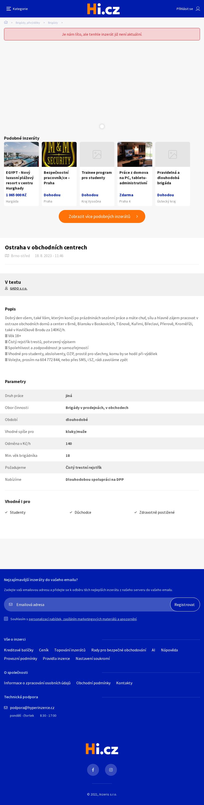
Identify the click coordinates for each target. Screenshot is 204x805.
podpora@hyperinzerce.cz (32, 707)
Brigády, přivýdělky (28, 22)
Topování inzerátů (70, 649)
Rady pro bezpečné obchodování (118, 649)
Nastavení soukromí (93, 658)
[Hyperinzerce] (103, 8)
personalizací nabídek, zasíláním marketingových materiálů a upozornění (83, 619)
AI (153, 649)
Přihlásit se (185, 8)
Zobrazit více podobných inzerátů (99, 216)
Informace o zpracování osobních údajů (37, 682)
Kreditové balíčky (18, 649)
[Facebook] (93, 770)
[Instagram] (111, 770)
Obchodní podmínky (93, 682)
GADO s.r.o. (18, 288)
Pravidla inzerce (56, 658)
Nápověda (169, 649)
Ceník (44, 649)
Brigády (53, 22)
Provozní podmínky (20, 658)
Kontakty (124, 682)
